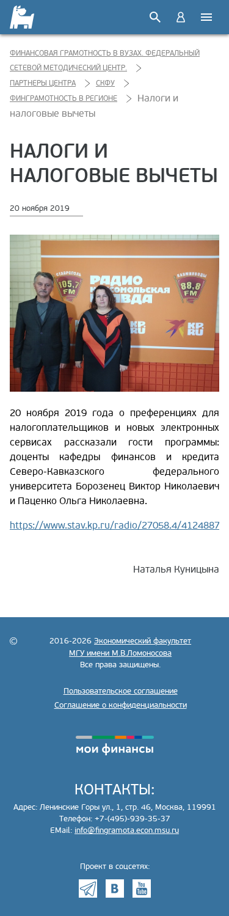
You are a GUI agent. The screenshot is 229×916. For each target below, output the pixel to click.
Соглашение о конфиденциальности (120, 705)
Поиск (155, 17)
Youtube (142, 888)
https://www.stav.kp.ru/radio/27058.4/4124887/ (117, 525)
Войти (181, 17)
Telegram (88, 888)
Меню (206, 17)
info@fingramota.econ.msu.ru (127, 830)
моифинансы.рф (115, 745)
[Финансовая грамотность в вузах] (23, 17)
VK (115, 888)
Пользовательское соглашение (121, 691)
